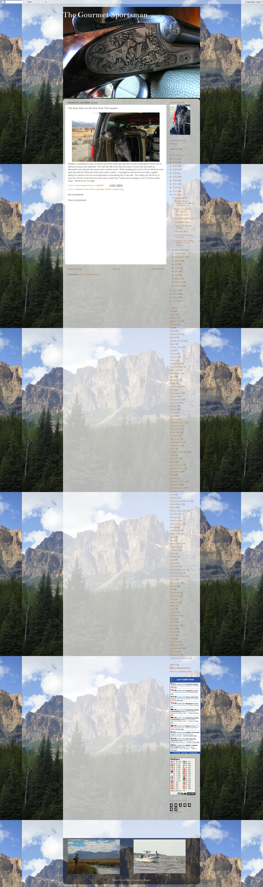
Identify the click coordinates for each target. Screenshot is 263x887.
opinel (172, 537)
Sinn (172, 589)
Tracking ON (193, 752)
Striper (173, 606)
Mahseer (174, 498)
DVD (172, 390)
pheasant (174, 550)
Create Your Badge (176, 149)
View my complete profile (180, 672)
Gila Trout (174, 419)
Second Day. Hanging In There (184, 236)
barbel (172, 331)
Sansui (173, 580)
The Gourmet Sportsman (105, 14)
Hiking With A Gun (182, 222)
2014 (175, 195)
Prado (172, 553)
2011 (175, 297)
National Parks (176, 524)
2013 (175, 290)
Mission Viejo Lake (178, 511)
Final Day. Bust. (181, 231)
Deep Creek (175, 364)
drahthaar (79, 189)
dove (172, 377)
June (177, 268)
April (177, 275)
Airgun (172, 315)
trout (172, 629)
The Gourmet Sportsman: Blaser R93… (183, 712)
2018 (175, 180)
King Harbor (175, 472)
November (180, 250)
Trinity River (175, 625)
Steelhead (174, 602)
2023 (175, 162)
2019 (175, 177)
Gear (172, 416)
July (177, 264)
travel (172, 622)
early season (175, 393)
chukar (173, 354)
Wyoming (174, 652)
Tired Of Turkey (181, 215)
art (171, 328)
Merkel (173, 508)
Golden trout (175, 426)
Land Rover (175, 485)
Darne (172, 360)
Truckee (173, 632)
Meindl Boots (175, 504)
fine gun (173, 396)
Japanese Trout (176, 468)
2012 (175, 294)
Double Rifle (175, 373)
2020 (175, 173)
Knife (172, 475)
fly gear (173, 406)
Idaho (172, 455)
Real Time (184, 752)
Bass (172, 337)
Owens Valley (175, 544)
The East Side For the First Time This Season (184, 243)
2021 (175, 170)
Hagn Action (175, 439)
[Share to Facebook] (118, 185)
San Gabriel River (177, 576)
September (180, 257)
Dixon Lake (175, 370)
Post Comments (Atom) (90, 274)
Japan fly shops (176, 465)
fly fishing (174, 403)
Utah (172, 638)
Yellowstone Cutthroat (179, 658)
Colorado (174, 357)
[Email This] (110, 185)
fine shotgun (175, 400)
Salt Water (174, 566)
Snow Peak (175, 596)
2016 (175, 188)
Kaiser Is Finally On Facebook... (183, 210)
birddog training (176, 341)
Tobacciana (175, 615)
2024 (175, 159)
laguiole (173, 478)
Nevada (173, 527)
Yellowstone (175, 655)
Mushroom (174, 521)
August (178, 261)
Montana (174, 517)
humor (172, 449)
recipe (172, 563)
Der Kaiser (173, 144)
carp (172, 350)
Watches (173, 642)
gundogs (100, 189)
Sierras (108, 189)
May (177, 271)
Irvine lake (174, 458)
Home (116, 268)
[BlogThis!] (113, 185)
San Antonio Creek (178, 570)
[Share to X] (116, 185)
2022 (175, 166)
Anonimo (174, 318)
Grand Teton (175, 429)
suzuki (172, 609)
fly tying (173, 409)
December (180, 198)
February (179, 282)
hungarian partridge (178, 452)
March (178, 279)
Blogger (147, 880)
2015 (175, 191)
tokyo (172, 619)
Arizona (173, 324)
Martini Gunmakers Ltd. (180, 501)
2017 (175, 184)
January (179, 286)
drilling (172, 383)
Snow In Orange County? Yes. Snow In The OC (184, 203)
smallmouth (175, 593)
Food (172, 413)
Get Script (177, 752)
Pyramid (173, 557)
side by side (175, 583)
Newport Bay (175, 534)
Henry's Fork (175, 445)
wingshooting (118, 189)
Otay (172, 540)
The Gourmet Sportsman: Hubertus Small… (182, 735)
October (179, 253)
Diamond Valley (176, 367)
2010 (175, 301)
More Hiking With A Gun (185, 218)
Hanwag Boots (176, 442)
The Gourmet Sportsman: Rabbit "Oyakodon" (185, 726)
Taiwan (173, 612)
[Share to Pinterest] (121, 185)
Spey (172, 599)
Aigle (172, 311)
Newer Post (75, 268)
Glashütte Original (177, 422)
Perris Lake (175, 547)
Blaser (172, 344)
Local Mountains (177, 488)
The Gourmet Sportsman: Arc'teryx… (182, 741)
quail (172, 560)
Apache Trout (175, 321)
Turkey (173, 635)
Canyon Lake (175, 347)
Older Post (157, 268)
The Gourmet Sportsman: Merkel (187, 698)
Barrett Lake (175, 334)
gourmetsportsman (181, 668)
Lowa (172, 495)
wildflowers (174, 645)
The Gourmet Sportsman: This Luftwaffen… (183, 747)
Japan (172, 462)
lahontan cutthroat (178, 481)
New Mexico (175, 530)
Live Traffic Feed (185, 679)
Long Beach (175, 491)
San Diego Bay (176, 573)
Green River (175, 432)
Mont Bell (174, 514)
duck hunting (89, 189)
